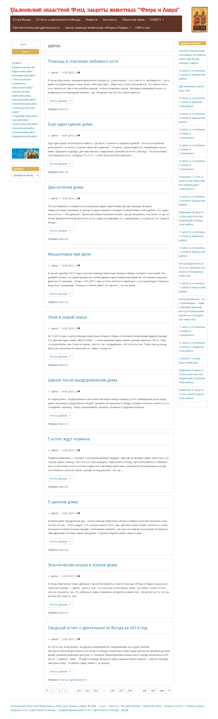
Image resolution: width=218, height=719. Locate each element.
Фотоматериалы (130, 706)
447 (153, 690)
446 (145, 690)
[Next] (169, 690)
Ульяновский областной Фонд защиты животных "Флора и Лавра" (94, 10)
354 (96, 690)
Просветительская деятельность (36, 27)
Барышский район (22, 71)
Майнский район (21, 95)
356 (113, 690)
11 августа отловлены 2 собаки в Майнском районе (192, 236)
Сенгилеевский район (24, 103)
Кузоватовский (20, 91)
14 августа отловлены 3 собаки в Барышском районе (192, 118)
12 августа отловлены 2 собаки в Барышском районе (192, 252)
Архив (124, 710)
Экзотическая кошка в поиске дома (82, 565)
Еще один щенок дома (70, 124)
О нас (102, 706)
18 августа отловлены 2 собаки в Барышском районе (192, 74)
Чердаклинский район (24, 136)
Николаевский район (24, 99)
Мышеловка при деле (69, 254)
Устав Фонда (22, 19)
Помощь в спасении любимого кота (83, 61)
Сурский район (20, 119)
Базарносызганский (23, 67)
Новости (91, 19)
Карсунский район (22, 87)
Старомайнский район (25, 116)
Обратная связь (133, 19)
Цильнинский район (23, 132)
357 (121, 690)
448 (162, 690)
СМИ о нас (142, 27)
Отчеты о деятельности (72, 679)
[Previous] (47, 690)
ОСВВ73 (155, 19)
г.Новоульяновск (22, 79)
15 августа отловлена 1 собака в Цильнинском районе (191, 102)
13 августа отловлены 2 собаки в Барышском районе (192, 200)
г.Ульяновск (19, 83)
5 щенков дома (63, 501)
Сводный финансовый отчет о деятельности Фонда (88, 710)
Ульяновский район (23, 128)
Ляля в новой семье (67, 317)
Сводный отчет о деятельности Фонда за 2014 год (97, 627)
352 (79, 690)
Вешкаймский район (23, 75)
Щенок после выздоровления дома (82, 380)
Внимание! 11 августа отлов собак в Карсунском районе (192, 394)
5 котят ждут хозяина (69, 439)
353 (87, 690)
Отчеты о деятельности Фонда (58, 19)
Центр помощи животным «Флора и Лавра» (97, 27)
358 (130, 690)
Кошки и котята (173, 706)
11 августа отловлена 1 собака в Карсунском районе (192, 287)
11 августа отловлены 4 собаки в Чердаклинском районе (192, 347)
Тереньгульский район (25, 124)
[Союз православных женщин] (25, 157)
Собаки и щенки (194, 706)
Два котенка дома (65, 187)
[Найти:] (25, 44)
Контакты (110, 19)
